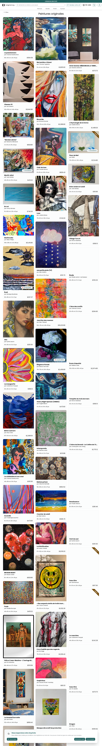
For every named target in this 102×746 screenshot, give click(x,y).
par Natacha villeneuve (11, 142)
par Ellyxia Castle (9, 574)
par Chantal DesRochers (11, 55)
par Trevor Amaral (42, 605)
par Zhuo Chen (8, 432)
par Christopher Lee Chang (77, 446)
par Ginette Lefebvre (75, 68)
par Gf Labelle (73, 689)
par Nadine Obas (74, 365)
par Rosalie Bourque (10, 608)
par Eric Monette (9, 662)
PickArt (55, 8)
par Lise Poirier (8, 719)
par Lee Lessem (8, 106)
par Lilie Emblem (41, 272)
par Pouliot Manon (74, 503)
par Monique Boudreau (10, 294)
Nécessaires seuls (79, 739)
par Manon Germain (43, 366)
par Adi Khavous (74, 582)
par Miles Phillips (9, 240)
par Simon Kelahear (75, 240)
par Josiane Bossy (42, 215)
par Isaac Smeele (42, 548)
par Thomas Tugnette (43, 64)
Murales (48, 8)
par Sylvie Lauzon (9, 341)
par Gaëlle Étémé (74, 125)
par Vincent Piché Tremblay (45, 682)
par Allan (72, 726)
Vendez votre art (74, 5)
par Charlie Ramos (42, 169)
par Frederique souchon (11, 518)
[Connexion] (99, 5)
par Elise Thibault (42, 322)
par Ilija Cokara (41, 516)
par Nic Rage (40, 651)
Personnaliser (13, 739)
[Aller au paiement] (94, 5)
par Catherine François (11, 386)
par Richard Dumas (42, 121)
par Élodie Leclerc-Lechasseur (78, 277)
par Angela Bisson (42, 403)
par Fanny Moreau (9, 208)
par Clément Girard (75, 308)
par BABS (72, 157)
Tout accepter (90, 739)
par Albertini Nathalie (43, 484)
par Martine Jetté (42, 450)
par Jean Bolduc (9, 177)
